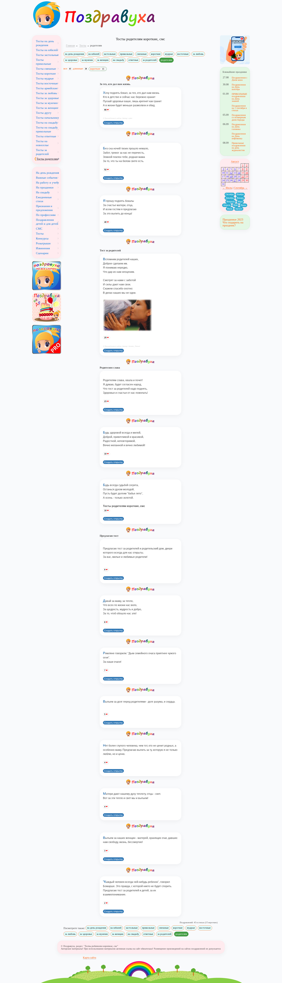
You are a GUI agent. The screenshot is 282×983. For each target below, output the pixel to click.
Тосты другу (43, 112)
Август (235, 161)
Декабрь (230, 198)
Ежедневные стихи (44, 199)
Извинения (43, 248)
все (67, 68)
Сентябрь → (241, 187)
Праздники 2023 (233, 219)
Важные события (46, 177)
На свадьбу (43, 192)
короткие (156, 54)
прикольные (126, 54)
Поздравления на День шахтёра (239, 87)
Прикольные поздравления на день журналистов (238, 146)
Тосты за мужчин (47, 103)
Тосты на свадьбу (47, 122)
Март (240, 201)
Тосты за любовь (46, 93)
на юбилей (93, 54)
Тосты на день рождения (45, 43)
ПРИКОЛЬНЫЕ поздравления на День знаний (239, 97)
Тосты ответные (46, 136)
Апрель (226, 205)
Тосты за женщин (47, 107)
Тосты (40, 233)
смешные (142, 54)
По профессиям (45, 215)
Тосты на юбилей (47, 50)
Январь (240, 198)
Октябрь (230, 194)
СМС (39, 228)
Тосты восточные (47, 83)
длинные (80, 68)
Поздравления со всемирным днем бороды (239, 117)
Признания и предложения (44, 208)
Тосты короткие (46, 73)
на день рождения (74, 54)
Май (235, 205)
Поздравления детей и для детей (47, 221)
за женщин (103, 60)
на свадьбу (118, 60)
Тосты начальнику (47, 117)
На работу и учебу (47, 182)
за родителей (150, 60)
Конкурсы (42, 238)
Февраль (231, 201)
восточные (183, 54)
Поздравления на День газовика (239, 126)
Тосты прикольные (43, 61)
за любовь (198, 54)
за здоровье (71, 60)
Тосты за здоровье (47, 98)
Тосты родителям (47, 158)
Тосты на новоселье (42, 143)
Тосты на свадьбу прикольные (47, 129)
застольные (110, 54)
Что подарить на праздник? (233, 224)
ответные (133, 60)
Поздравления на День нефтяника (239, 136)
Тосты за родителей (42, 152)
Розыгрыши (43, 243)
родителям (166, 60)
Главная (70, 45)
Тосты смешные (46, 68)
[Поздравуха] (46, 15)
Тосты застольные (47, 55)
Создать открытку (113, 122)
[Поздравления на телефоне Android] (235, 49)
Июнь (243, 205)
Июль (229, 209)
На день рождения (47, 172)
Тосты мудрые (45, 78)
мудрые (169, 54)
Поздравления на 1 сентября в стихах (239, 108)
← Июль (227, 187)
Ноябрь (240, 194)
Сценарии (42, 253)
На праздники (45, 187)
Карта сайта (89, 957)
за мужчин (87, 60)
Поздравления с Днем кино (239, 78)
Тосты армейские (47, 88)
